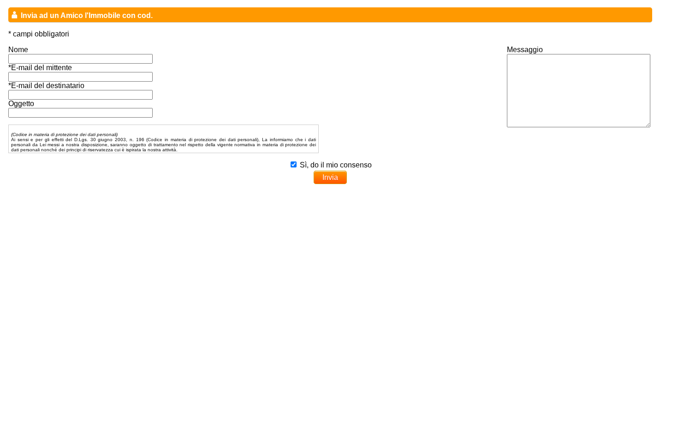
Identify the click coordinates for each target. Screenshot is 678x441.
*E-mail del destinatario (46, 85)
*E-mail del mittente (40, 68)
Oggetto (21, 103)
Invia (330, 177)
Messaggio (525, 50)
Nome (18, 50)
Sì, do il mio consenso (336, 165)
